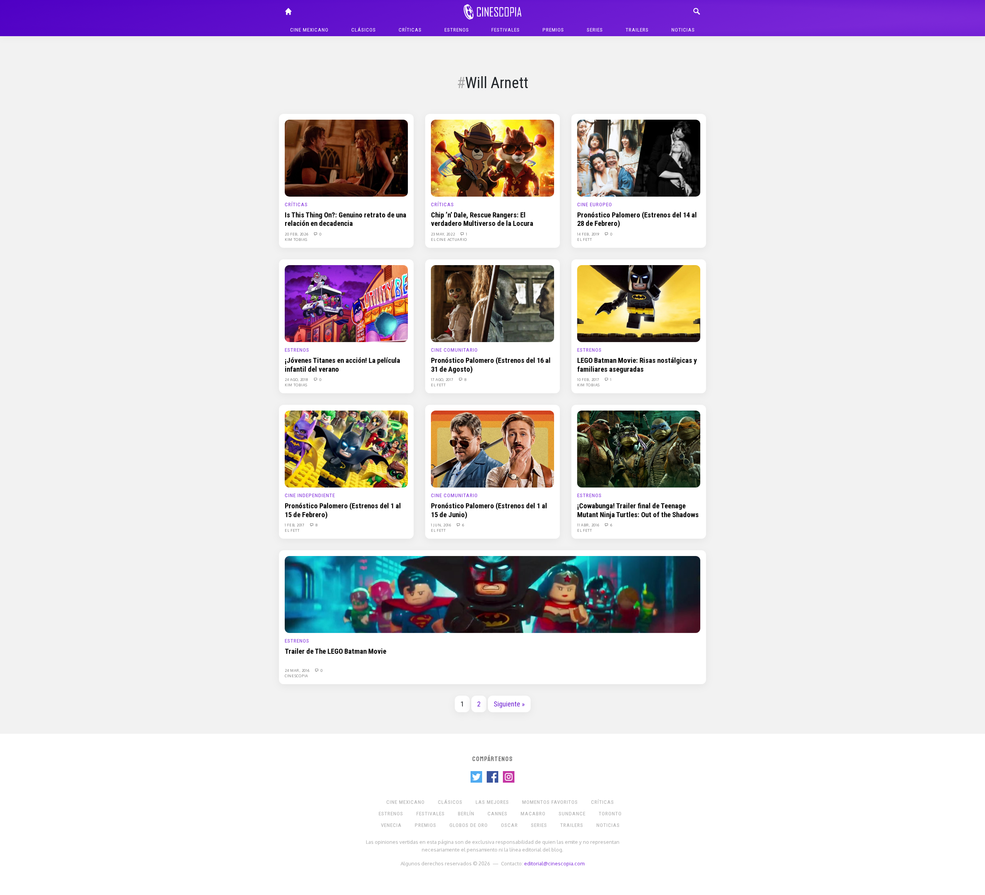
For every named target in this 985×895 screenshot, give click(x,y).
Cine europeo (594, 204)
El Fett (584, 239)
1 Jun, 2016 (441, 525)
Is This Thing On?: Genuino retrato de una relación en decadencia (345, 219)
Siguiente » (509, 704)
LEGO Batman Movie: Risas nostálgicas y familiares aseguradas (637, 364)
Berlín (466, 814)
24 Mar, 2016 (298, 670)
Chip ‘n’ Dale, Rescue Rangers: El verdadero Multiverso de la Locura (482, 219)
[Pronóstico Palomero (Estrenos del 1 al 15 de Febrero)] (346, 448)
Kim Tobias (296, 239)
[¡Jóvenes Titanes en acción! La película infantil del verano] (346, 303)
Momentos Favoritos (550, 802)
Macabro (533, 814)
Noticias (683, 30)
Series (595, 30)
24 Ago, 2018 (297, 379)
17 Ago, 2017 (442, 379)
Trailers (637, 30)
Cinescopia (296, 675)
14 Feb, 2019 (588, 234)
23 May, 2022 (443, 234)
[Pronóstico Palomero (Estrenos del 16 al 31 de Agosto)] (492, 303)
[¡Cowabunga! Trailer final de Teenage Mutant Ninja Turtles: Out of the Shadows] (638, 448)
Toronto (610, 814)
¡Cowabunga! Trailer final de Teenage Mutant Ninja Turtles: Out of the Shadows (638, 510)
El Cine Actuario (449, 239)
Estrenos (456, 30)
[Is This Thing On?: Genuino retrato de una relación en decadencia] (346, 158)
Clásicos (363, 30)
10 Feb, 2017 (588, 379)
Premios (553, 30)
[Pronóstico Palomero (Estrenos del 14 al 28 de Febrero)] (638, 158)
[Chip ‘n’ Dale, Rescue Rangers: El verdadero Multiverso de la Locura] (492, 158)
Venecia (391, 825)
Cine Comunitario (454, 350)
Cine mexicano (309, 30)
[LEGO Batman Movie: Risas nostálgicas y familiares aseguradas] (638, 303)
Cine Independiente (310, 495)
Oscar (509, 825)
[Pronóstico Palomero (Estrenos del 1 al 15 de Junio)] (492, 448)
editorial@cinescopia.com (554, 863)
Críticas (410, 30)
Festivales (505, 30)
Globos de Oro (468, 825)
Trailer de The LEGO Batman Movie (335, 651)
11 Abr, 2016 (588, 525)
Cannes (497, 814)
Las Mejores (492, 802)
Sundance (572, 814)
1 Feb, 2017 (295, 525)
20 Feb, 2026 (297, 234)
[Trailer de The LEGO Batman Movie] (492, 594)
